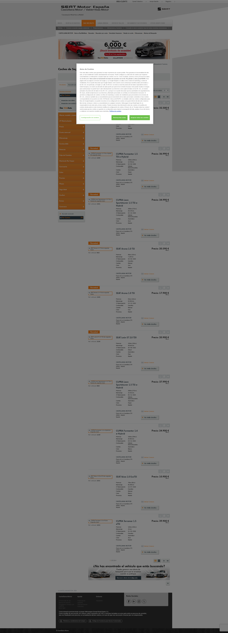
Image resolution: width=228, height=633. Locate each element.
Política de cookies (115, 111)
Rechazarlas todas (119, 117)
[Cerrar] (150, 66)
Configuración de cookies (90, 117)
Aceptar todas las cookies (140, 117)
